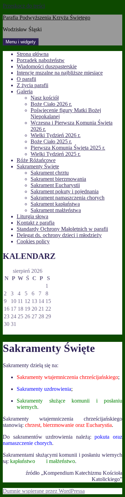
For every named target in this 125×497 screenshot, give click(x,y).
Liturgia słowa (32, 216)
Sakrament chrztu (50, 173)
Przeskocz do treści (24, 6)
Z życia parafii (32, 85)
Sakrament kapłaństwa (55, 204)
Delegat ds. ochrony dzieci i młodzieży (59, 235)
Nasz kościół (45, 98)
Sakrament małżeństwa (56, 210)
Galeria (25, 91)
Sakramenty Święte (38, 166)
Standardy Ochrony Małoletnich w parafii (62, 229)
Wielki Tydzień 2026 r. (56, 135)
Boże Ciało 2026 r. (51, 104)
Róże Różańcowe (36, 160)
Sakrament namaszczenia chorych (68, 198)
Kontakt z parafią (36, 223)
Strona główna (33, 54)
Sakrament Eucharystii (55, 185)
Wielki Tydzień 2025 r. (56, 154)
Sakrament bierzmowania (58, 179)
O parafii (26, 79)
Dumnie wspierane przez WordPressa (44, 491)
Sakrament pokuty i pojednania (65, 191)
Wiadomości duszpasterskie (47, 66)
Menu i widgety (21, 41)
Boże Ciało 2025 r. (51, 141)
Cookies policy (33, 241)
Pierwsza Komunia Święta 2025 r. (68, 148)
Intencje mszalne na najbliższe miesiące (60, 73)
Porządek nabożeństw (41, 60)
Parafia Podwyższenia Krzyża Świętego (46, 17)
